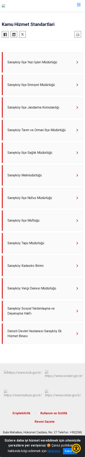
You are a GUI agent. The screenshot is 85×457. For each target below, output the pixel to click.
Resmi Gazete (45, 421)
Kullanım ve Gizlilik (53, 413)
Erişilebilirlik (21, 413)
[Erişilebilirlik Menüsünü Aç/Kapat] (76, 448)
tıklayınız (53, 451)
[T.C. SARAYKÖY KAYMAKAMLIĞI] (25, 5)
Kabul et (70, 451)
